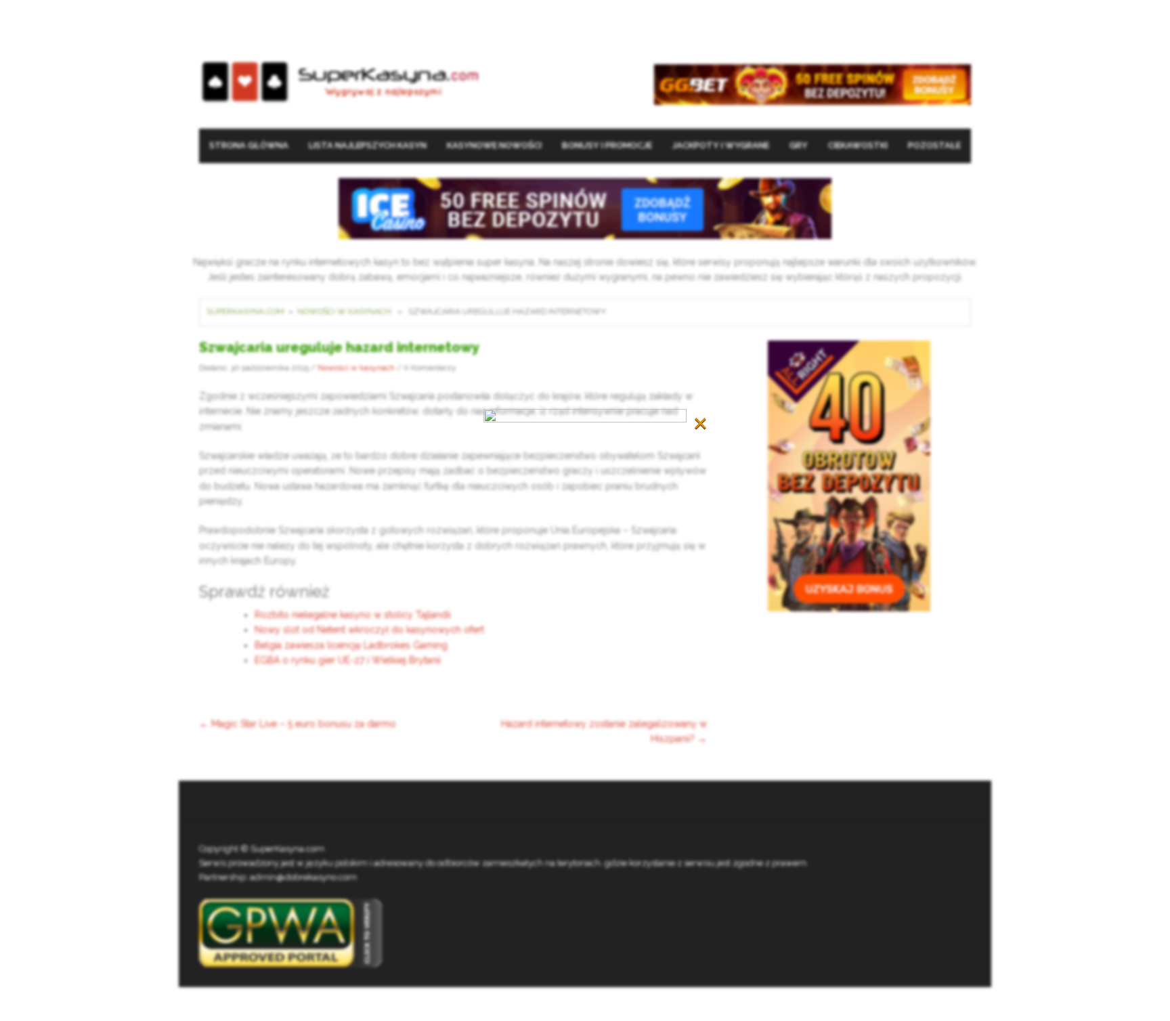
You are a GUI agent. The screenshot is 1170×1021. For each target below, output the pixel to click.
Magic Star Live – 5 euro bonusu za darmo (297, 723)
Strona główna (248, 145)
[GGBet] (812, 83)
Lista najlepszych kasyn (368, 145)
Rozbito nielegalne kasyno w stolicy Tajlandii (353, 614)
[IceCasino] (585, 207)
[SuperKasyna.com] (340, 82)
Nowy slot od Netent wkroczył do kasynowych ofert (369, 629)
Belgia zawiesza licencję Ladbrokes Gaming (351, 645)
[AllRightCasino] (849, 474)
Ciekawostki (858, 145)
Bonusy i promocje (607, 145)
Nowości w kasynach (344, 311)
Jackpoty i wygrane (720, 145)
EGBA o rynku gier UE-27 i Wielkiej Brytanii (348, 660)
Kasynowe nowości (494, 145)
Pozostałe (934, 145)
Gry (798, 145)
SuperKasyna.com (245, 311)
